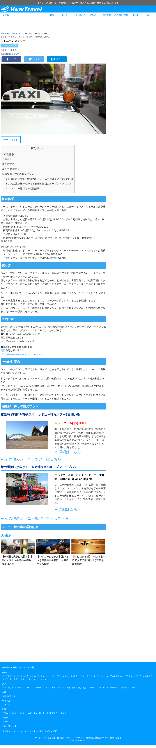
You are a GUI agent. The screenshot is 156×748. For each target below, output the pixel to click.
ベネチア (73, 676)
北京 (85, 687)
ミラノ (82, 676)
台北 (68, 687)
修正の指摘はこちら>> (10, 54)
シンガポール (37, 687)
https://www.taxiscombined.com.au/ (21, 354)
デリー (10, 687)
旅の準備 (107, 15)
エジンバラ (34, 676)
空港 (5, 257)
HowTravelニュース (10, 731)
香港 (74, 687)
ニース (20, 676)
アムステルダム (116, 676)
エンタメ (65, 15)
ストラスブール (8, 676)
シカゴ (29, 713)
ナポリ (52, 676)
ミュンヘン (41, 679)
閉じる (40, 148)
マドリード (7, 679)
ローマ (89, 676)
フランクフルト (19, 679)
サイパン (13, 713)
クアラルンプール (128, 687)
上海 (79, 687)
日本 (4, 687)
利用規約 (60, 738)
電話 (54, 273)
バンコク (61, 687)
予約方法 (8, 164)
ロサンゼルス (51, 713)
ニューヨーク (39, 713)
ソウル (47, 687)
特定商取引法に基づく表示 (97, 738)
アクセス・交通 (121, 15)
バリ (28, 687)
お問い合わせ (115, 738)
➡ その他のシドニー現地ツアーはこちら (35, 518)
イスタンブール (8, 696)
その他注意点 (10, 168)
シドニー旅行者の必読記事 (23, 188)
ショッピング (79, 15)
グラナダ (128, 676)
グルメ (93, 15)
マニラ (98, 687)
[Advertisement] (53, 613)
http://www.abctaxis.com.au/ (17, 341)
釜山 (53, 687)
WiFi (149, 15)
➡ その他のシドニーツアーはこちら (31, 459)
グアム (5, 713)
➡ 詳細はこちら (68, 452)
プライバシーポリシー (75, 738)
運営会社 (51, 738)
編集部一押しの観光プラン (18, 173)
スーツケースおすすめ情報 (32, 731)
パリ (26, 676)
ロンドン (44, 676)
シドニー (7, 15)
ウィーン (104, 676)
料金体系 (8, 154)
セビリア (137, 676)
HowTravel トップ (9, 33)
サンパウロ (7, 721)
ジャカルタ (19, 687)
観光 (52, 15)
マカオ (91, 687)
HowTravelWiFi (50, 731)
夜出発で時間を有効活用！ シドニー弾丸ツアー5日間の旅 (39, 178)
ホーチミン (114, 687)
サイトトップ (40, 738)
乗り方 (7, 159)
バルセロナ (147, 676)
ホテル (135, 15)
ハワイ (21, 713)
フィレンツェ (62, 676)
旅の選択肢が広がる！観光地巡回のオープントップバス (38, 183)
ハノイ (105, 687)
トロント (62, 713)
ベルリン (31, 679)
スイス (96, 676)
